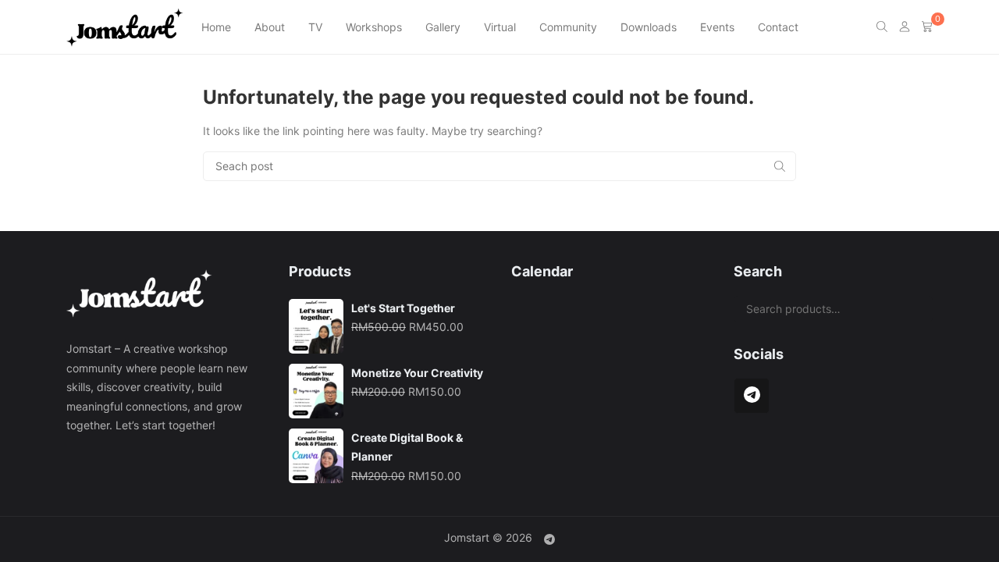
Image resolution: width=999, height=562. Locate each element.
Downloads (648, 27)
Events (717, 27)
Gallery (442, 27)
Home (216, 27)
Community (568, 27)
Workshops (374, 27)
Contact (778, 27)
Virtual (500, 27)
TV (315, 27)
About (269, 27)
